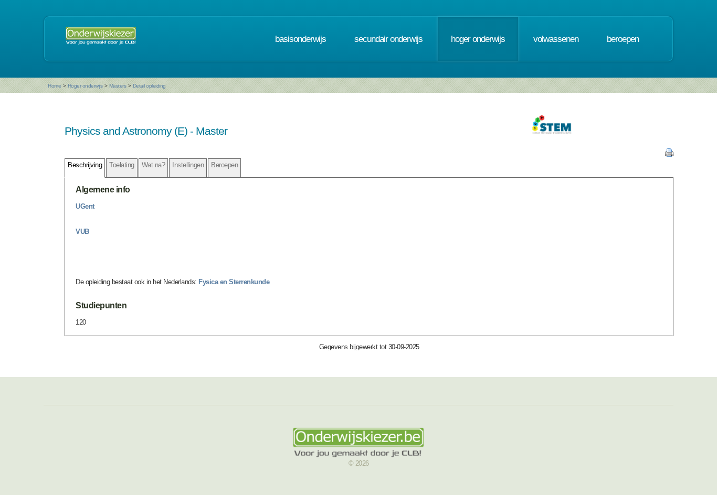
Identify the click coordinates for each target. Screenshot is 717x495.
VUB (82, 231)
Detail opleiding (149, 86)
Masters (117, 86)
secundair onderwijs (388, 39)
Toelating (121, 165)
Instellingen (188, 165)
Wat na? (153, 165)
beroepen (623, 39)
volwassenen (555, 39)
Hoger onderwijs (85, 86)
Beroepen (224, 165)
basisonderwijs (300, 39)
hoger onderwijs (478, 39)
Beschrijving (85, 165)
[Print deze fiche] (669, 154)
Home (54, 86)
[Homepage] (100, 38)
